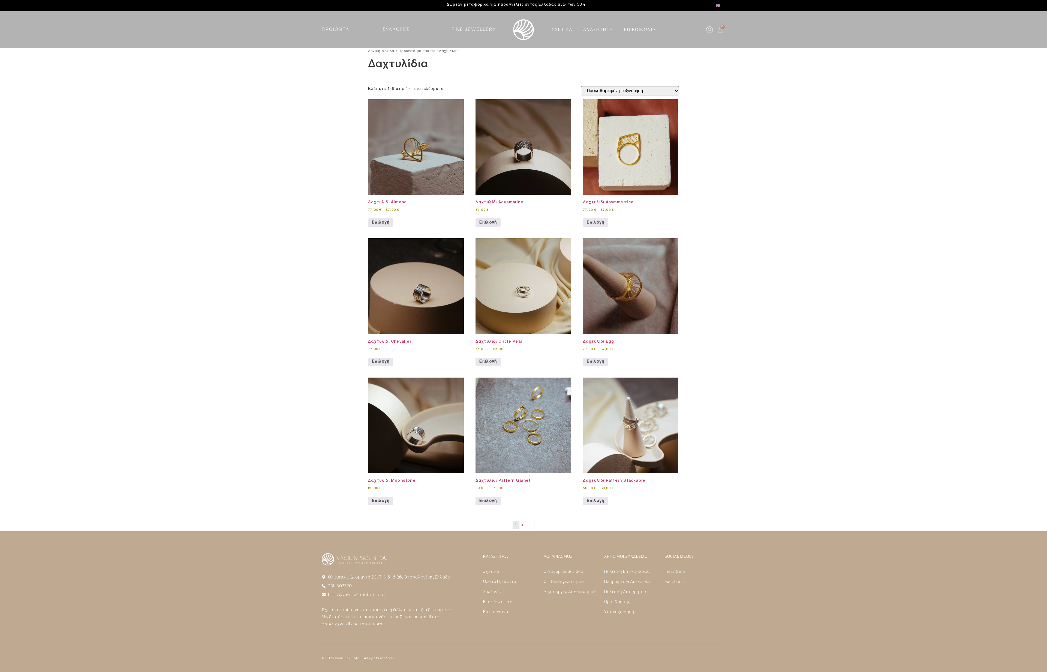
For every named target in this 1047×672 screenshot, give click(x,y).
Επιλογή (380, 222)
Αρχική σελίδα (381, 51)
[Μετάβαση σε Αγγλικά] (718, 5)
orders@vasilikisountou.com (352, 624)
